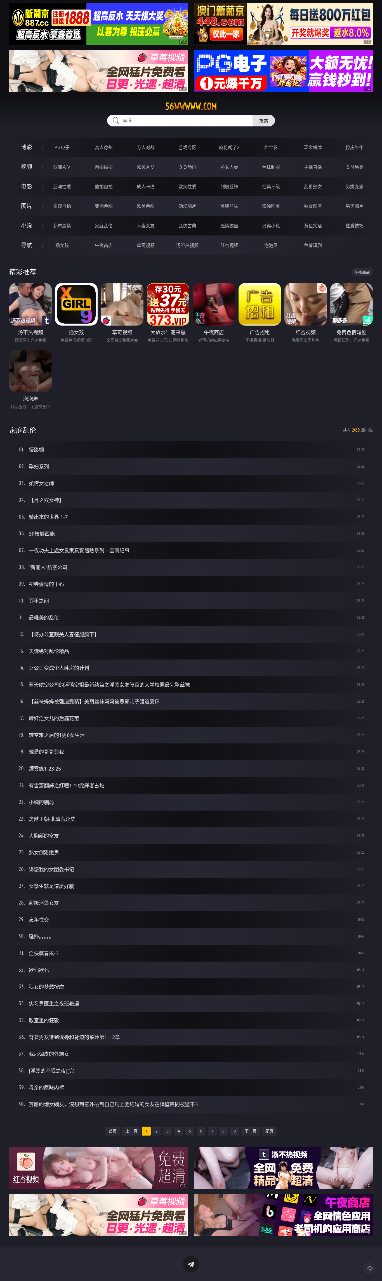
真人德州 (104, 147)
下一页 (250, 1131)
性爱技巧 (355, 226)
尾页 (269, 1131)
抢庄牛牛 (355, 147)
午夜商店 (104, 245)
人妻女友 (146, 226)
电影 (26, 186)
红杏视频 (229, 245)
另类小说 (271, 226)
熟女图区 (313, 206)
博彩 (26, 147)
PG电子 (62, 147)
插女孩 (62, 245)
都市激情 (62, 226)
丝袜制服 (271, 167)
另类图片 (355, 206)
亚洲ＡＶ (62, 167)
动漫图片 (187, 206)
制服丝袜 (229, 186)
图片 (26, 206)
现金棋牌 (313, 147)
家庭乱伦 (104, 226)
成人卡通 (146, 186)
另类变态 (355, 186)
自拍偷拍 (104, 167)
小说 (26, 225)
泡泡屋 (271, 245)
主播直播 (313, 167)
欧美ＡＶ (146, 167)
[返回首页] (369, 1268)
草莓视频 (146, 245)
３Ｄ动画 (187, 167)
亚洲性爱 (62, 186)
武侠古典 (187, 226)
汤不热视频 (187, 245)
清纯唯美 (271, 206)
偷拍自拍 (104, 186)
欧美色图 (146, 206)
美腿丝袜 (229, 206)
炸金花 (271, 147)
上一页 (131, 1131)
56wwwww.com (191, 106)
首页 (113, 1131)
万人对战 (146, 147)
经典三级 (271, 186)
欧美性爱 (187, 186)
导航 (26, 245)
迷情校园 (229, 226)
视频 (26, 167)
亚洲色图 (104, 206)
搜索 (263, 120)
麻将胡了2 (229, 147)
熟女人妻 (229, 167)
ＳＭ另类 (355, 167)
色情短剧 (313, 245)
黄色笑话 (313, 226)
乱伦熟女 (313, 186)
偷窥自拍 (62, 206)
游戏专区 (187, 147)
